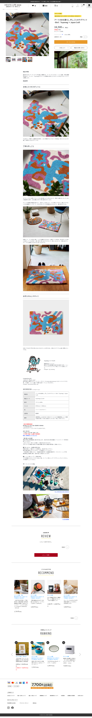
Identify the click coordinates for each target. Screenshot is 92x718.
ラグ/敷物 (15, 9)
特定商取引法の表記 (11, 703)
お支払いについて (11, 695)
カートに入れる (71, 42)
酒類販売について (43, 695)
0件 (62, 34)
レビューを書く (67, 34)
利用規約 (63, 695)
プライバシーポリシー (24, 703)
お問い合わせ (80, 695)
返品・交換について (33, 695)
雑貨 (3, 9)
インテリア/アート (9, 9)
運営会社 (34, 703)
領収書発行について (54, 695)
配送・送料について (22, 695)
